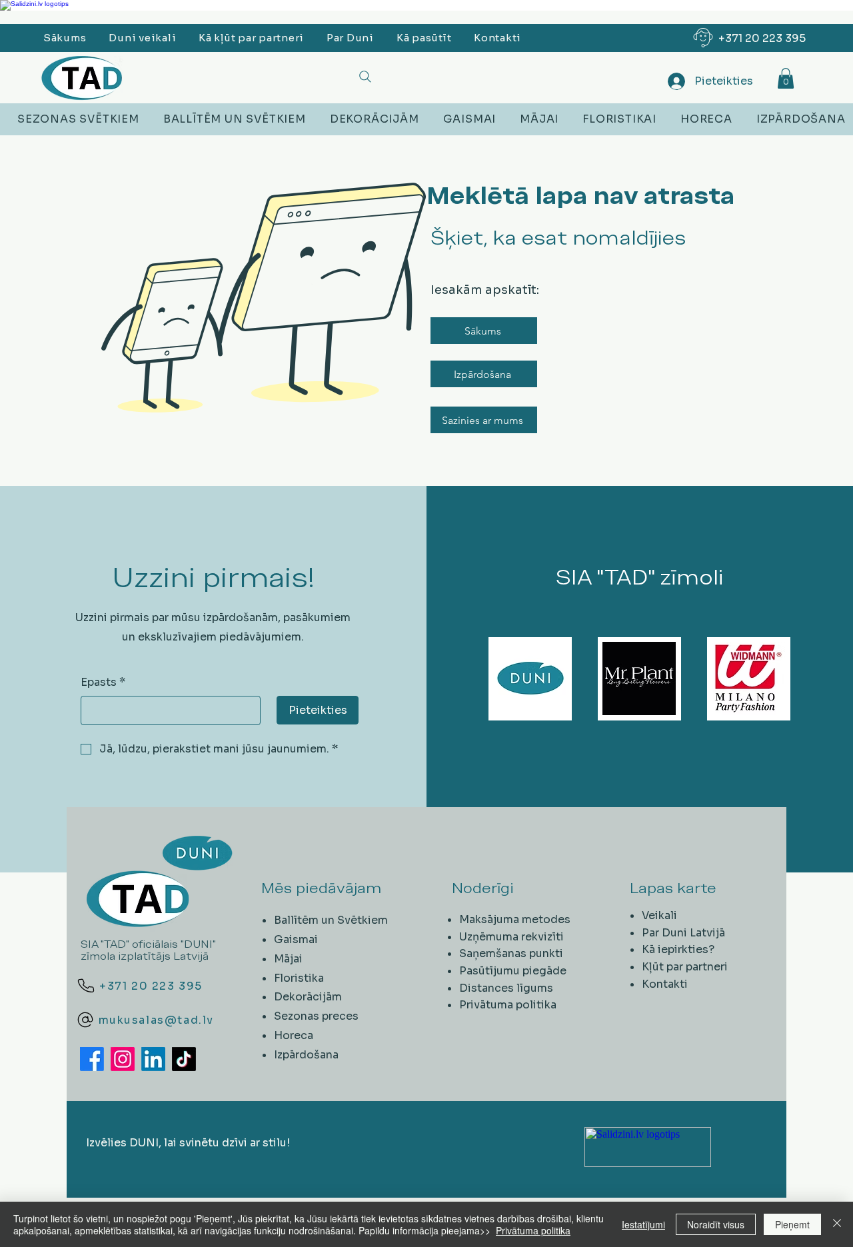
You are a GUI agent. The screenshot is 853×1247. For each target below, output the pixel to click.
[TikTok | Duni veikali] (184, 1059)
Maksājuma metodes (514, 919)
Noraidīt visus (715, 1224)
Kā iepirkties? (678, 949)
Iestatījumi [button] (643, 1224)
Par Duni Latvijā (683, 933)
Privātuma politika (507, 1005)
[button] (785, 78)
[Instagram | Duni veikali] (123, 1059)
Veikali (659, 915)
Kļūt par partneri (685, 967)
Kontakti (665, 984)
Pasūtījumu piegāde (512, 971)
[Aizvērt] (837, 1224)
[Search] (365, 76)
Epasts (103, 682)
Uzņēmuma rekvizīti (511, 937)
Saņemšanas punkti (511, 953)
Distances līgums (506, 988)
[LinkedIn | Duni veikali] (153, 1059)
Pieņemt (792, 1224)
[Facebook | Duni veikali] (92, 1059)
